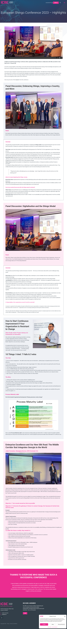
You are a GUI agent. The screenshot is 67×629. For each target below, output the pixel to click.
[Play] (5, 57)
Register (49, 2)
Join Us (55, 2)
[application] (33, 42)
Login (47, 2)
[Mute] (59, 57)
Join (25, 613)
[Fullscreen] (61, 57)
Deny (53, 624)
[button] (64, 616)
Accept (44, 624)
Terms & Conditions (13, 623)
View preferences (61, 624)
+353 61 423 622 (5, 613)
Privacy (8, 623)
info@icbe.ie (4, 614)
